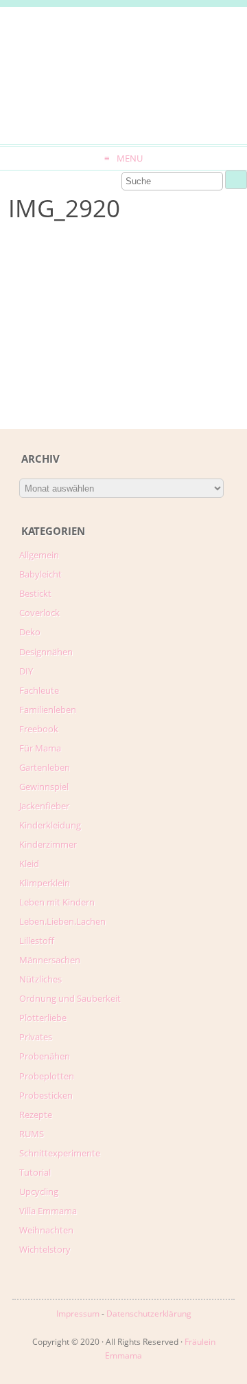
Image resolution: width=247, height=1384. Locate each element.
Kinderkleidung (50, 825)
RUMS (31, 1134)
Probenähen (44, 1056)
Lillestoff (36, 940)
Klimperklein (44, 883)
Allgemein (39, 555)
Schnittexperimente (59, 1153)
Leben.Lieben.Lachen (62, 921)
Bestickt (35, 593)
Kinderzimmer (48, 844)
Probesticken (46, 1095)
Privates (35, 1037)
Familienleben (47, 709)
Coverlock (39, 612)
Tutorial (35, 1172)
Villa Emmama (48, 1211)
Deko (29, 632)
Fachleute (39, 690)
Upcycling (38, 1191)
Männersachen (49, 960)
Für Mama (40, 748)
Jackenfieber (44, 806)
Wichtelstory (45, 1249)
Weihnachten (46, 1230)
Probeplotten (46, 1076)
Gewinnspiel (44, 786)
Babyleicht (40, 574)
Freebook (38, 729)
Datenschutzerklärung (148, 1313)
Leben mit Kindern (57, 902)
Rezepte (35, 1114)
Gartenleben (44, 767)
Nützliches (40, 979)
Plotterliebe (43, 1017)
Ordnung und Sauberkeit (70, 998)
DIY (26, 671)
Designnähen (46, 652)
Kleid (29, 863)
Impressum (77, 1313)
